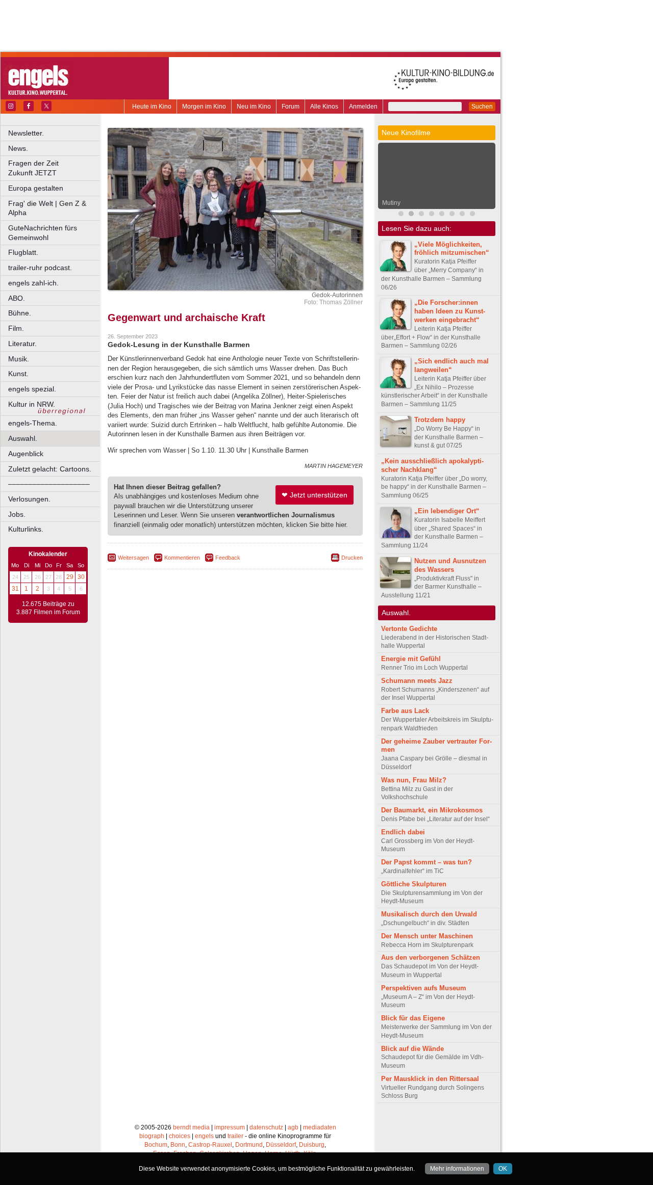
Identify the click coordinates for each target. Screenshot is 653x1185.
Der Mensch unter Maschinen (427, 936)
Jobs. (17, 514)
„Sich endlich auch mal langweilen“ (451, 365)
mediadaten (319, 1127)
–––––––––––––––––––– (49, 484)
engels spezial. (32, 389)
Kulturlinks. (25, 529)
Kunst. (18, 374)
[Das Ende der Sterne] (431, 215)
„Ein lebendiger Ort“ (447, 511)
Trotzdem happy (439, 420)
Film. (16, 328)
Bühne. (19, 313)
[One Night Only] (401, 215)
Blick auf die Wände (412, 1048)
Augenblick (25, 454)
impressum (229, 1127)
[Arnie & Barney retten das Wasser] (472, 215)
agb (293, 1127)
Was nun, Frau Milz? (413, 780)
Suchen (482, 106)
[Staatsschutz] (462, 215)
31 (15, 588)
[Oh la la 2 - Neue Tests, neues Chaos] (442, 215)
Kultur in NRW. (31, 404)
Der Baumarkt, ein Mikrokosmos (432, 810)
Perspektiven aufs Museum (423, 988)
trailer (235, 1136)
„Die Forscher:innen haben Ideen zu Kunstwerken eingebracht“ (449, 311)
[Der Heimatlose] (452, 215)
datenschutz (266, 1127)
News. (18, 148)
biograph (151, 1136)
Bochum (155, 1144)
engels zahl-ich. (33, 283)
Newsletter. (26, 133)
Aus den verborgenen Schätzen (430, 957)
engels (204, 1136)
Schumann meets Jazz (417, 680)
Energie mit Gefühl (411, 659)
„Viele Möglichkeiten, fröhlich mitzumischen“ (451, 249)
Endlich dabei (403, 832)
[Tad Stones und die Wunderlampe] (421, 215)
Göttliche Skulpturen (413, 884)
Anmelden (363, 106)
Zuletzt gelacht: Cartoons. (49, 469)
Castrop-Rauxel (210, 1144)
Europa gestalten (35, 188)
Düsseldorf (281, 1144)
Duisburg (311, 1144)
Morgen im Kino (204, 106)
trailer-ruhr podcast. (40, 268)
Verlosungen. (29, 499)
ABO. (16, 298)
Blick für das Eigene (413, 1018)
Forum (290, 106)
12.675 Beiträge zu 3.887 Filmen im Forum (48, 608)
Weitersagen (133, 558)
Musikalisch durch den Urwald (429, 914)
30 (81, 577)
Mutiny (391, 202)
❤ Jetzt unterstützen (314, 495)
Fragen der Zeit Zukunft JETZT (55, 168)
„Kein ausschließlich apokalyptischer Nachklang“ (432, 465)
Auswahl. (22, 438)
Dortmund (249, 1144)
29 (69, 577)
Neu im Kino (254, 106)
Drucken (352, 558)
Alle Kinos (324, 106)
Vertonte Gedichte (409, 629)
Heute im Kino (151, 106)
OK (502, 1168)
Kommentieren (182, 558)
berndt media (191, 1127)
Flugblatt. (23, 252)
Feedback (227, 558)
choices (179, 1136)
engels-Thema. (32, 423)
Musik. (18, 359)
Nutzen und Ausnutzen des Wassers (450, 565)
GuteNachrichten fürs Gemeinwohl (42, 233)
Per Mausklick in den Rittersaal (430, 1079)
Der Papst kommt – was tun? (426, 862)
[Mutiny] (411, 215)
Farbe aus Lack (405, 711)
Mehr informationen (457, 1168)
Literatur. (22, 343)
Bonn (177, 1144)
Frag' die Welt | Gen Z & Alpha (47, 208)
